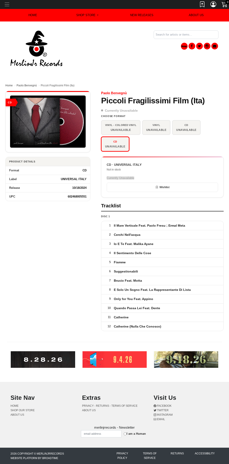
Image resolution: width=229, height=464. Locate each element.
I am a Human (136, 433)
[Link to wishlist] (202, 5)
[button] (87, 15)
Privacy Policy (122, 456)
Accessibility (205, 453)
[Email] (214, 46)
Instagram (164, 414)
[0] (225, 5)
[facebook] (192, 46)
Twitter (162, 410)
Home (9, 85)
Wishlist (164, 187)
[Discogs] (184, 46)
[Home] (37, 48)
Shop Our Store (23, 410)
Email (160, 419)
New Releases (141, 15)
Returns (177, 453)
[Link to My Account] (213, 5)
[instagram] (207, 46)
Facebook (164, 405)
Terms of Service (150, 456)
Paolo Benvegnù (27, 85)
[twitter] (199, 46)
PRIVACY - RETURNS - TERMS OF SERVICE (110, 405)
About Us (196, 15)
